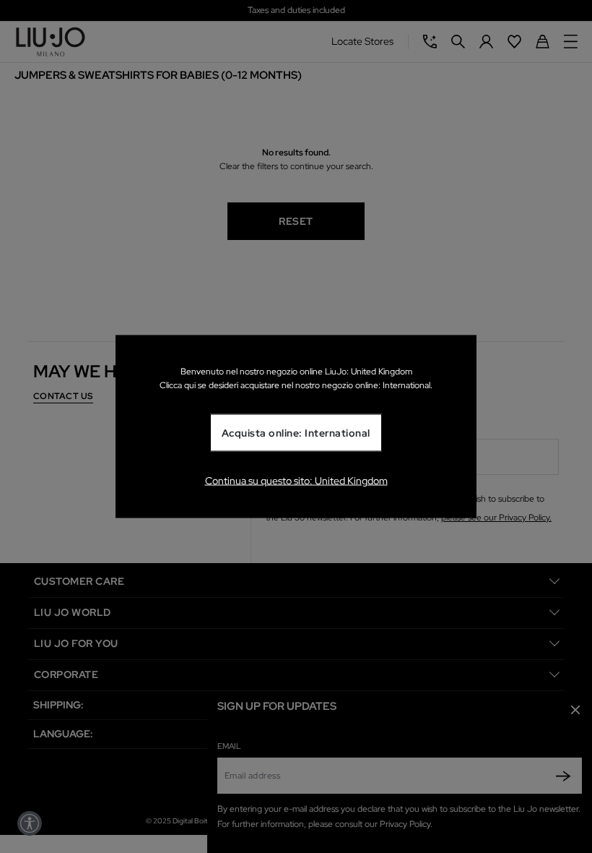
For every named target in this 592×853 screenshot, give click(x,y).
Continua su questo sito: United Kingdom (296, 479)
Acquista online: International (296, 433)
